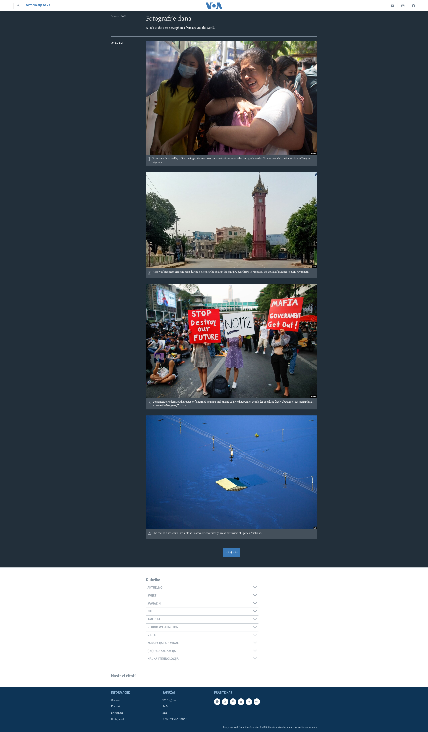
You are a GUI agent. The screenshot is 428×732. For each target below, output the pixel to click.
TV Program (169, 700)
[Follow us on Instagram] (233, 702)
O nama (115, 700)
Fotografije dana (38, 5)
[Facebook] (413, 5)
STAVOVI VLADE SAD (175, 719)
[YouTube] (392, 5)
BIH (165, 713)
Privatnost (117, 713)
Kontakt (115, 706)
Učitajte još (231, 552)
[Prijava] (257, 702)
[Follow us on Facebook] (217, 702)
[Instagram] (403, 5)
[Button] (117, 44)
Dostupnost (117, 719)
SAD (165, 706)
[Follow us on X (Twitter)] (225, 702)
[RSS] (249, 702)
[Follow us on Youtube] (241, 702)
